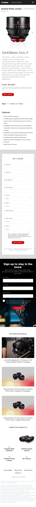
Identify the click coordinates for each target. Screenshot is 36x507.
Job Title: (7, 195)
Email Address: (9, 179)
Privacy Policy (28, 470)
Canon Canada (8, 470)
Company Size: (9, 218)
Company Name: (9, 210)
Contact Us (18, 473)
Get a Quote (8, 94)
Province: (7, 226)
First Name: (8, 164)
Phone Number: (9, 187)
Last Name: (8, 172)
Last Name (6, 285)
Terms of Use (18, 470)
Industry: (7, 203)
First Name (6, 277)
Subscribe (17, 308)
